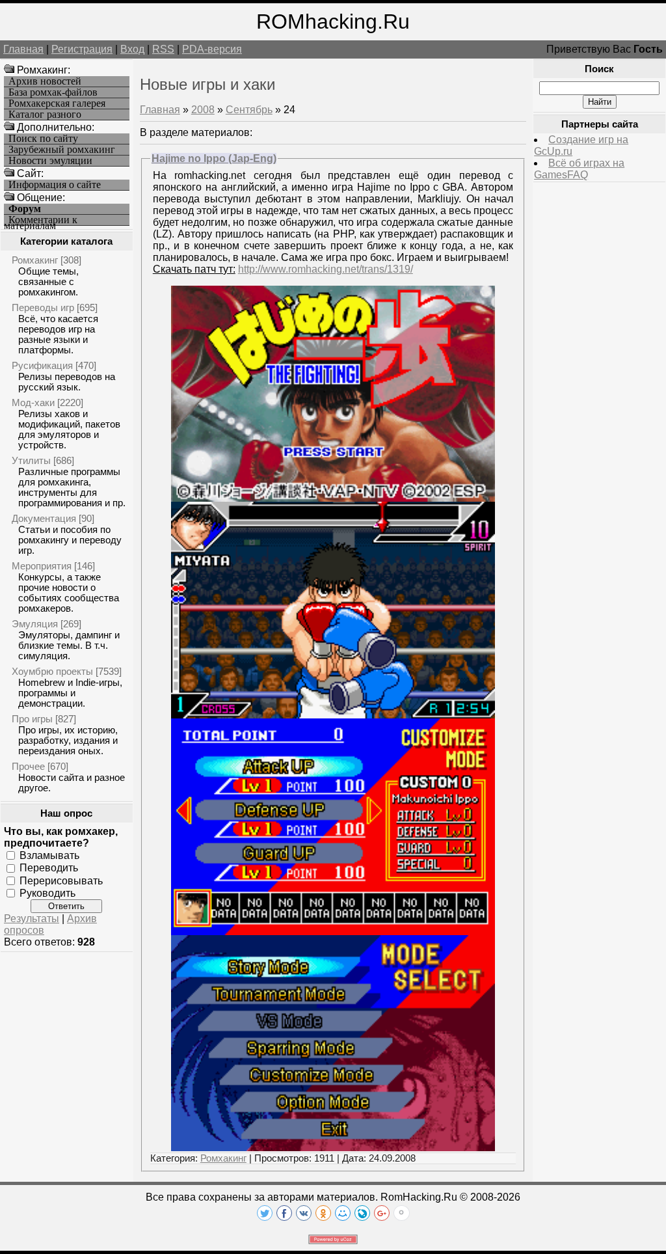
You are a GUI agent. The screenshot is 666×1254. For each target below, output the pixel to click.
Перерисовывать (61, 880)
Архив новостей (44, 81)
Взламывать (49, 855)
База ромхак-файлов (53, 92)
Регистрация (82, 49)
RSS (163, 49)
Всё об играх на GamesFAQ (579, 168)
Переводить (49, 867)
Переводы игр (43, 307)
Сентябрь (249, 109)
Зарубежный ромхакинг (61, 149)
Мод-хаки (33, 402)
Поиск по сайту (43, 138)
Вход (132, 49)
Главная (23, 49)
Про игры (32, 718)
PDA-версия (212, 49)
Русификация (42, 365)
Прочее (28, 766)
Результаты (31, 918)
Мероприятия (42, 565)
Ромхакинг (35, 260)
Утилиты (31, 460)
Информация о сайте (54, 185)
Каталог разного (44, 114)
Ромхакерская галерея (56, 103)
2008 (203, 109)
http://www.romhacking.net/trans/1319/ (325, 269)
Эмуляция (35, 623)
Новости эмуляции (50, 161)
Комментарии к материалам (40, 220)
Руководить (47, 893)
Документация (44, 518)
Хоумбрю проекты (52, 671)
